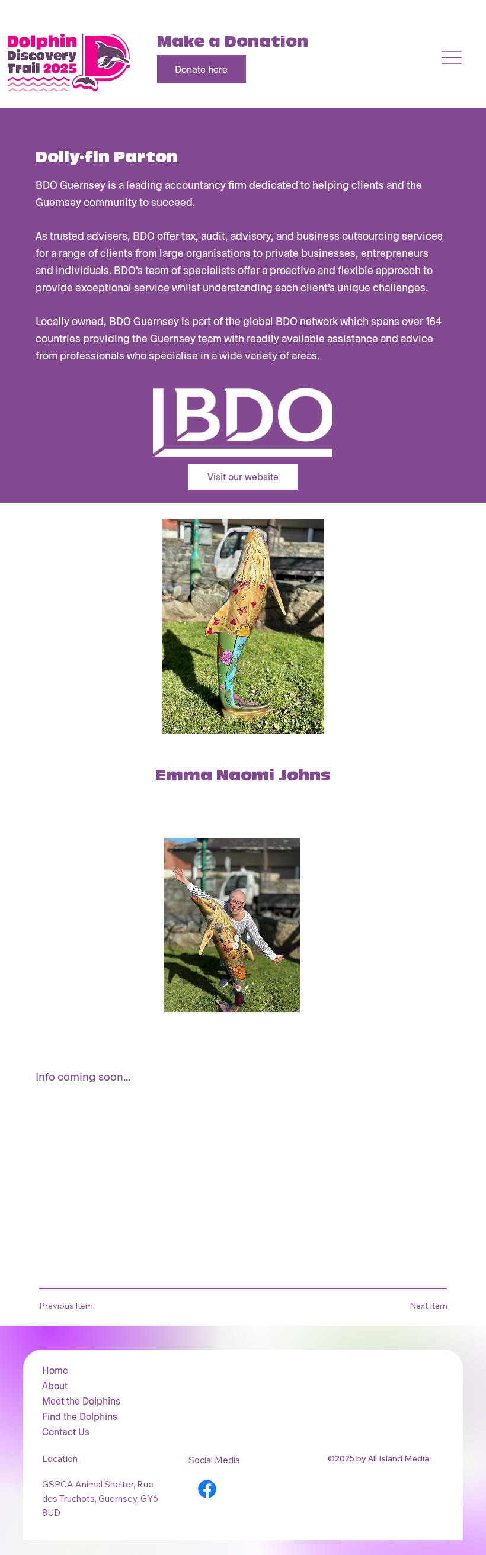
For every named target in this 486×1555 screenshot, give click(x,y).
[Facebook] (207, 1489)
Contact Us (65, 1431)
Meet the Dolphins (81, 1400)
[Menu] (451, 57)
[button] (74, 1306)
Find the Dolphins (79, 1416)
